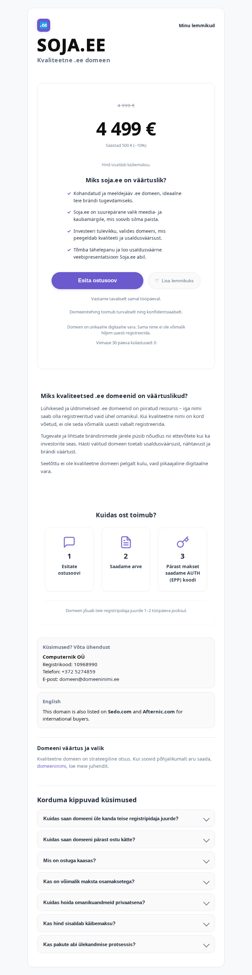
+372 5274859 (78, 671)
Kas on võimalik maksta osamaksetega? (89, 881)
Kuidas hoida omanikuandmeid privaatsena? (94, 902)
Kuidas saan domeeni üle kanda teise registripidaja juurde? (110, 818)
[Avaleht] (43, 25)
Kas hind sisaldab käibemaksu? (79, 923)
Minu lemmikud (197, 25)
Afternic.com (159, 711)
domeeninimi (51, 766)
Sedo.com (120, 711)
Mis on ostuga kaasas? (69, 860)
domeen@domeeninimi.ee (89, 679)
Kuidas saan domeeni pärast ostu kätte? (89, 839)
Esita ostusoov (97, 280)
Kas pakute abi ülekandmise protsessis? (89, 944)
